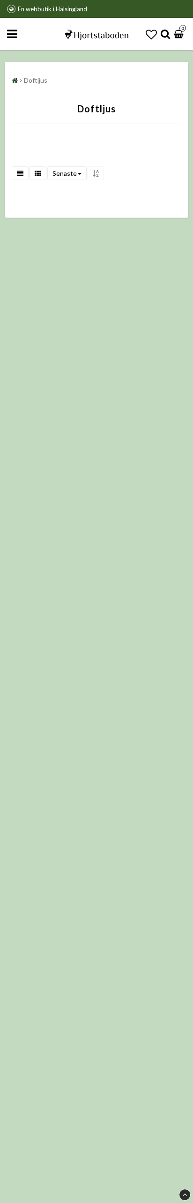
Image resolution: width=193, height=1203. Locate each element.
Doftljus (35, 80)
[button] (151, 34)
